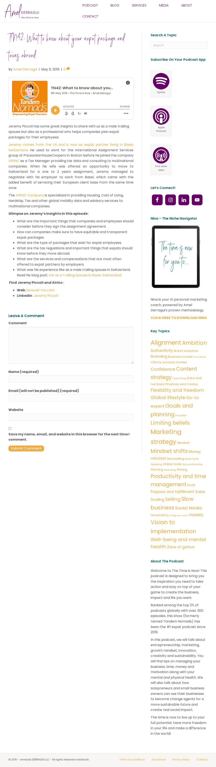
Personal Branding (192, 464)
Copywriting (179, 378)
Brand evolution (186, 350)
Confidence (163, 369)
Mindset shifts (169, 451)
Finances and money (181, 384)
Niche (188, 458)
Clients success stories (169, 362)
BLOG (115, 5)
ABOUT (186, 5)
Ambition (194, 343)
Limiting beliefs (170, 423)
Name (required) (23, 371)
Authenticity (162, 350)
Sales (200, 491)
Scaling (157, 499)
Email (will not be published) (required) (43, 390)
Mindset (183, 442)
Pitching (157, 469)
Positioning (170, 469)
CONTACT (90, 16)
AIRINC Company (30, 195)
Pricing (182, 469)
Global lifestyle (168, 397)
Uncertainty (160, 515)
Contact (202, 759)
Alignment (166, 342)
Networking (175, 458)
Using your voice (179, 515)
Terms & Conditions (132, 759)
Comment (17, 323)
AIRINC (14, 160)
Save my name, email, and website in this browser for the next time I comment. (69, 437)
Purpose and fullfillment (172, 491)
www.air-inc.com (40, 290)
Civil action (199, 357)
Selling (173, 499)
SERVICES (139, 5)
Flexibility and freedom (177, 390)
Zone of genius (180, 547)
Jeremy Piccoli (46, 295)
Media (164, 5)
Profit (191, 485)
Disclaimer (159, 759)
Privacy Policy (181, 759)
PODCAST (90, 5)
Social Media (188, 508)
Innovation (181, 415)
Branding (159, 356)
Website (15, 409)
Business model (180, 356)
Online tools (172, 464)
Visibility (196, 514)
